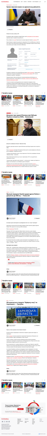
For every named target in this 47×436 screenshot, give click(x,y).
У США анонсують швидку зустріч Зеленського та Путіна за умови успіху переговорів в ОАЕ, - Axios (6, 103)
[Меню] (45, 1)
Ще (39, 1)
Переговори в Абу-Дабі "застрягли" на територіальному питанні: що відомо (28, 182)
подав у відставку (30, 72)
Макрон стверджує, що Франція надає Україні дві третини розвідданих (25, 254)
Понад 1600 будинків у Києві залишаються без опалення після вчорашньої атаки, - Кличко (18, 103)
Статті (22, 1)
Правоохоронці (38, 105)
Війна (12, 113)
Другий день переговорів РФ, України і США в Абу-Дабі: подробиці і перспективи (28, 390)
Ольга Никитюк (12, 426)
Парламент (30, 1)
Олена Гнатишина (12, 218)
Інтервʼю (25, 1)
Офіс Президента (35, 1)
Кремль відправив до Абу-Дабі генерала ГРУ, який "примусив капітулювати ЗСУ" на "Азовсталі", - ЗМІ (28, 103)
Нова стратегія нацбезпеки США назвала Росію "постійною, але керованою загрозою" (29, 290)
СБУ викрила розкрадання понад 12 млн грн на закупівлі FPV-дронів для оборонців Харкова (40, 103)
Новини (2, 105)
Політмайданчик (17, 1)
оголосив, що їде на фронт (27, 73)
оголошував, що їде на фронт (33, 36)
